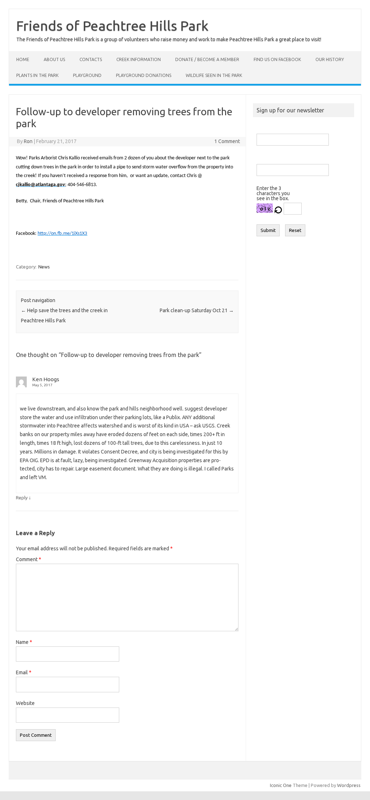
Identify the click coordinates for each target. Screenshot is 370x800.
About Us (54, 59)
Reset (295, 230)
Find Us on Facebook (277, 59)
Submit (268, 230)
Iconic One (281, 785)
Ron (28, 141)
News (44, 266)
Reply (21, 497)
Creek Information (138, 59)
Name (24, 642)
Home (22, 59)
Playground (87, 75)
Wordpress (349, 785)
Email (23, 672)
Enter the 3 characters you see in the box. (273, 193)
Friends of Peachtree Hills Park (112, 25)
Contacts (90, 59)
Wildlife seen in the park (214, 75)
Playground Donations (143, 75)
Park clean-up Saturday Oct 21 (197, 310)
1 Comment (227, 141)
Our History (329, 59)
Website (25, 703)
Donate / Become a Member (207, 59)
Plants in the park (37, 75)
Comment (28, 559)
